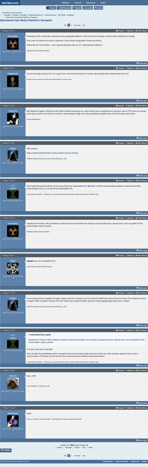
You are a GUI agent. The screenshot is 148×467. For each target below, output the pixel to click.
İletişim (144, 461)
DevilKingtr (13, 413)
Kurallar (88, 8)
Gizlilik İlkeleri (108, 461)
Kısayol (121, 30)
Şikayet (131, 30)
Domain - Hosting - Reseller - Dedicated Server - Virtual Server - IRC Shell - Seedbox (39, 15)
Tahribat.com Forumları (12, 12)
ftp (84, 447)
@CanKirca (36, 119)
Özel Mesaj (142, 30)
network (13, 376)
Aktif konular (65, 8)
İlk (65, 25)
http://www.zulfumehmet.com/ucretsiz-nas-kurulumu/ (53, 153)
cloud (93, 298)
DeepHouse (13, 73)
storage (68, 447)
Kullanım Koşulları (122, 461)
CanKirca (13, 111)
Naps (13, 261)
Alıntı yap (142, 63)
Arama (99, 8)
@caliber (92, 186)
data (90, 447)
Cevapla (7, 450)
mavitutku (13, 36)
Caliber (13, 148)
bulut (77, 447)
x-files (13, 188)
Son (84, 25)
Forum (52, 8)
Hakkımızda (135, 461)
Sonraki (77, 25)
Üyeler (78, 8)
